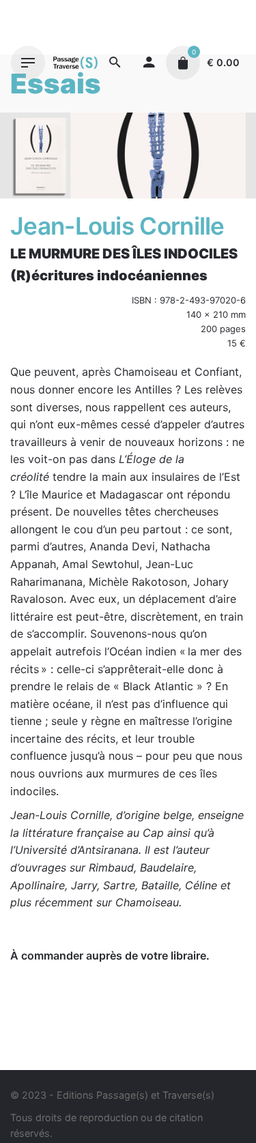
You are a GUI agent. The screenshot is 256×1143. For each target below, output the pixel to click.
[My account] (149, 63)
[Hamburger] (28, 63)
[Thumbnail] (75, 63)
